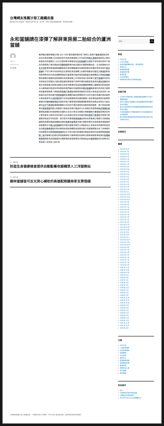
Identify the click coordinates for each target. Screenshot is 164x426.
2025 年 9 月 (124, 172)
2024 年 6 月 (124, 209)
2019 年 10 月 (124, 273)
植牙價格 (123, 373)
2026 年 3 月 (124, 162)
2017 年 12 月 (124, 323)
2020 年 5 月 (124, 255)
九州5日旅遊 (124, 62)
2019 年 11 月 (124, 270)
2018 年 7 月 (124, 310)
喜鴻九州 (123, 67)
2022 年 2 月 (124, 225)
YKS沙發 (123, 59)
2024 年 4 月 (124, 215)
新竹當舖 (13, 68)
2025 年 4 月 (124, 184)
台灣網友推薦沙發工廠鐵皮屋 (32, 18)
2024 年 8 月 (124, 204)
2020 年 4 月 (124, 257)
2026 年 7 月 (124, 152)
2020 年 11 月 (125, 242)
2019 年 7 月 (124, 280)
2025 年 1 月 (124, 192)
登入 (121, 390)
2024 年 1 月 (124, 222)
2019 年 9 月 (124, 275)
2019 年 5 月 (124, 285)
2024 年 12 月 (125, 194)
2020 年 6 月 (124, 252)
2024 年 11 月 (125, 197)
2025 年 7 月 (124, 177)
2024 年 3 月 (124, 217)
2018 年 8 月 (124, 308)
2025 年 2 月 (124, 189)
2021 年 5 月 (124, 237)
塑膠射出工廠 (124, 368)
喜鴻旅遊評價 (124, 72)
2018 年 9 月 (124, 305)
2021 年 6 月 (124, 235)
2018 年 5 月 (124, 315)
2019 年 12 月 (124, 267)
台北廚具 (123, 355)
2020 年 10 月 (125, 245)
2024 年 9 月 (124, 202)
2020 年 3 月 (124, 260)
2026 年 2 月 (124, 164)
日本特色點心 (124, 77)
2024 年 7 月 (124, 207)
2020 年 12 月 (125, 240)
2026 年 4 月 (124, 159)
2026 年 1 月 (124, 167)
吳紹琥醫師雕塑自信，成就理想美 (131, 64)
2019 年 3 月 (124, 290)
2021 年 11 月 (124, 230)
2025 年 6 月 (124, 179)
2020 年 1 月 (124, 265)
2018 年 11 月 (124, 300)
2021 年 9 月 (124, 232)
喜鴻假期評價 (124, 69)
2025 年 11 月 (124, 169)
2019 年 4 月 (124, 288)
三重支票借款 (124, 348)
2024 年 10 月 (125, 199)
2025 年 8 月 (124, 174)
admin (12, 61)
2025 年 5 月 (124, 182)
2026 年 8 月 (124, 149)
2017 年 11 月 (124, 325)
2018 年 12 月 (124, 298)
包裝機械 (123, 353)
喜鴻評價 (123, 74)
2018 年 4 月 (124, 318)
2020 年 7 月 (124, 250)
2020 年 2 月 (124, 262)
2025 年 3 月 (124, 187)
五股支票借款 (124, 350)
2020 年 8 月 (124, 247)
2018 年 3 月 (124, 320)
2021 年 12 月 (125, 227)
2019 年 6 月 (124, 283)
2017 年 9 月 (124, 328)
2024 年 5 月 (124, 212)
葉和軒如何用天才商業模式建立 (131, 80)
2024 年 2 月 (124, 220)
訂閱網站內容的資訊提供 (128, 393)
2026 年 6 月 (124, 154)
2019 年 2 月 (124, 293)
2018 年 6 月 (124, 313)
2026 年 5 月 (124, 157)
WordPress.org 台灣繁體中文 (130, 398)
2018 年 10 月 (124, 303)
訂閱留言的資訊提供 (127, 395)
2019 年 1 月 (124, 295)
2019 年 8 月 (124, 278)
